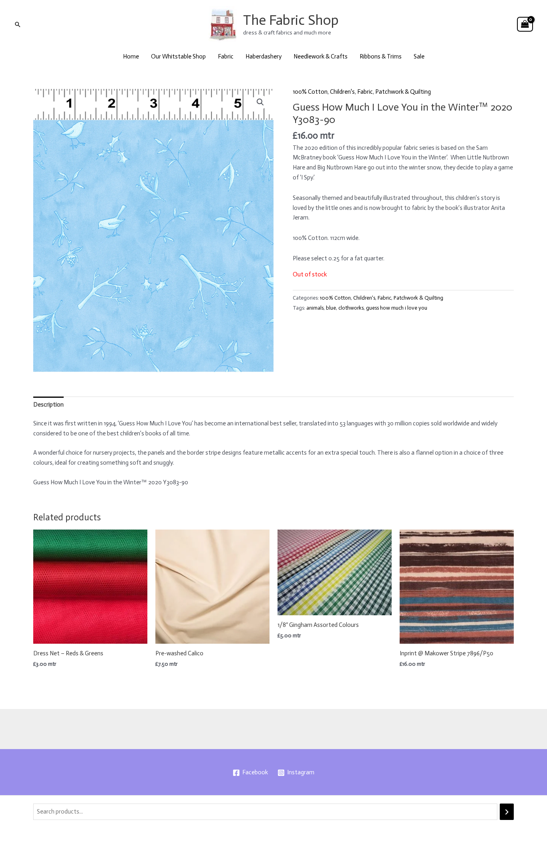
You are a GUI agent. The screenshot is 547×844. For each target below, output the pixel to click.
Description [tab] (48, 404)
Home (131, 56)
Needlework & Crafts (321, 56)
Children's (342, 91)
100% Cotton (310, 91)
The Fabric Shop (291, 20)
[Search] (507, 812)
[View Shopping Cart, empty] (525, 24)
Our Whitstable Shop (178, 56)
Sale (419, 56)
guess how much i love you (396, 307)
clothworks (351, 307)
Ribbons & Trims (381, 56)
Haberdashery (263, 56)
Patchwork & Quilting (403, 91)
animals (315, 307)
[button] (17, 24)
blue (331, 307)
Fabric (225, 56)
